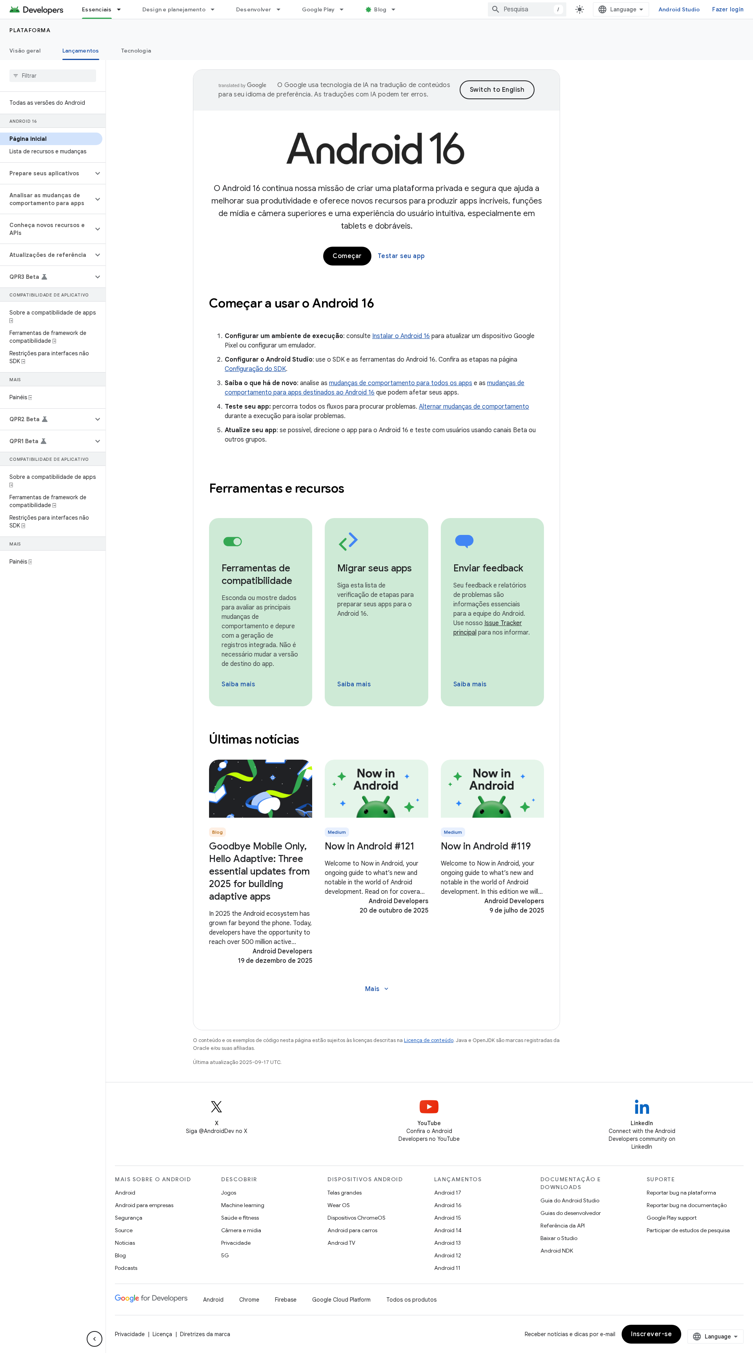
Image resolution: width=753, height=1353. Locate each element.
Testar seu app (401, 256)
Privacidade (236, 1242)
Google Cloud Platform (341, 1299)
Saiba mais (238, 684)
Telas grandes (344, 1192)
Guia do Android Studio (569, 1200)
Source (124, 1230)
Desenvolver (253, 9)
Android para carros (352, 1230)
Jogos (228, 1192)
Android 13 (447, 1242)
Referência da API (562, 1225)
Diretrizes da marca (205, 1334)
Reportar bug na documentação (687, 1205)
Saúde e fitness (240, 1217)
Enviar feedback (488, 568)
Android (125, 1192)
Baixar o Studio (558, 1238)
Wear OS (338, 1205)
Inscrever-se (651, 1334)
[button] (46, 173)
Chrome (249, 1299)
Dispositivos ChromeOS (356, 1217)
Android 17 (447, 1192)
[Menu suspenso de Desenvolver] (282, 9)
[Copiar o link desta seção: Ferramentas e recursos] (354, 489)
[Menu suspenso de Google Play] (345, 9)
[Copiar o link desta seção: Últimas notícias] (310, 740)
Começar (347, 256)
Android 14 (448, 1230)
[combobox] (527, 9)
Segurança (128, 1217)
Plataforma (30, 30)
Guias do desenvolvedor (570, 1213)
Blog (380, 9)
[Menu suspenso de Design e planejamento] (216, 9)
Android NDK (556, 1250)
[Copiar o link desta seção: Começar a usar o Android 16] (384, 304)
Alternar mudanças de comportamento (474, 407)
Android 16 (448, 1205)
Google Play (318, 9)
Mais (377, 989)
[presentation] (376, 303)
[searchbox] (52, 75)
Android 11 (447, 1267)
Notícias (125, 1242)
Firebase (285, 1299)
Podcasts (126, 1267)
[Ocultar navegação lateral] (94, 1339)
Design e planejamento (174, 9)
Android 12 (447, 1255)
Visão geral (24, 50)
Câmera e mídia (241, 1230)
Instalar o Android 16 (401, 336)
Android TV (341, 1242)
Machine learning (242, 1205)
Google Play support (672, 1217)
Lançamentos (80, 50)
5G (225, 1255)
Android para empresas (144, 1205)
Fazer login (728, 9)
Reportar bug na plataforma (681, 1192)
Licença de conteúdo (428, 1040)
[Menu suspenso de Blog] (396, 9)
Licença (162, 1334)
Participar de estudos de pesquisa (688, 1230)
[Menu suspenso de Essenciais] (122, 9)
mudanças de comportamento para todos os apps (400, 383)
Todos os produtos (411, 1299)
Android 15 (447, 1217)
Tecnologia (136, 50)
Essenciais (97, 9)
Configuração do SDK (255, 369)
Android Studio (679, 9)
